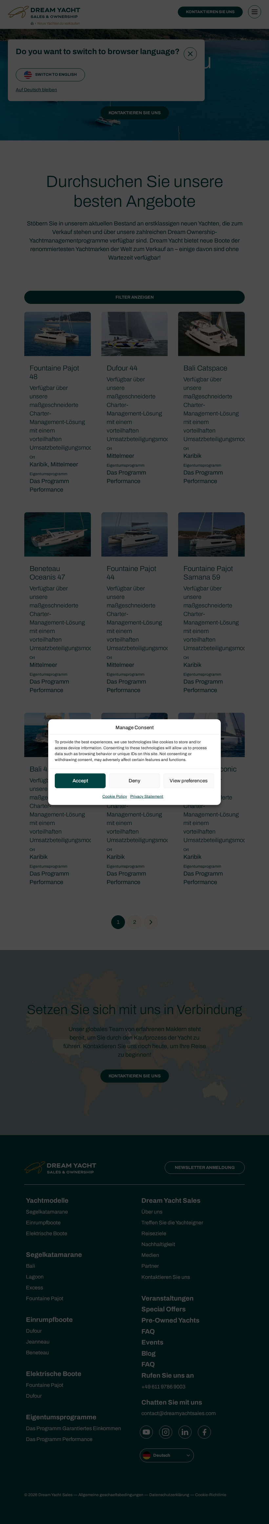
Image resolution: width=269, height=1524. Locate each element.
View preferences (189, 780)
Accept (80, 780)
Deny (134, 780)
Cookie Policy (114, 796)
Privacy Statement (146, 796)
